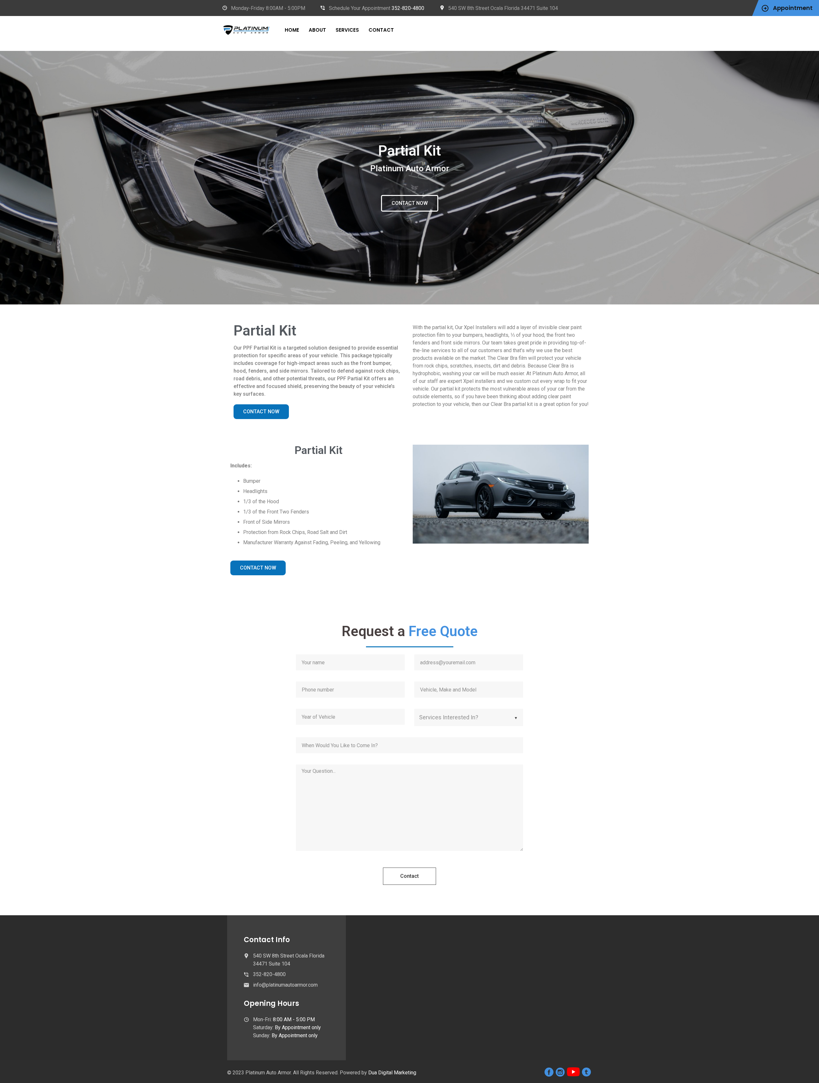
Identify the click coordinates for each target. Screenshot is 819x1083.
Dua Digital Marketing (392, 1073)
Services (347, 30)
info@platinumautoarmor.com (285, 985)
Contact (381, 30)
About (317, 30)
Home (292, 30)
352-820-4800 (408, 8)
